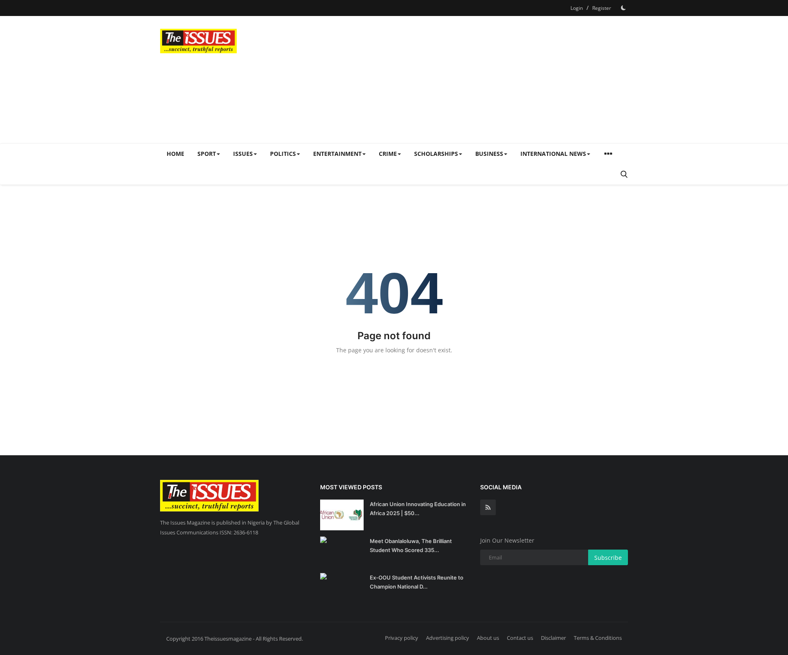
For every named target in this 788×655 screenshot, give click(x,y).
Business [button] (489, 153)
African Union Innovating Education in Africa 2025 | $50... (418, 508)
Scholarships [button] (436, 153)
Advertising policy (447, 637)
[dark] (623, 8)
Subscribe (608, 557)
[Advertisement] (478, 79)
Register (601, 8)
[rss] (488, 507)
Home (175, 153)
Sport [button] (206, 153)
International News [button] (553, 153)
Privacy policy (401, 637)
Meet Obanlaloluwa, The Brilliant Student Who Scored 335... (411, 545)
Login (576, 8)
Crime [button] (388, 153)
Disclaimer (553, 637)
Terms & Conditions (598, 637)
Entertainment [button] (337, 153)
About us (488, 637)
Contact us (520, 637)
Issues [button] (243, 153)
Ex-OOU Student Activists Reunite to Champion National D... (416, 582)
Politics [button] (283, 153)
